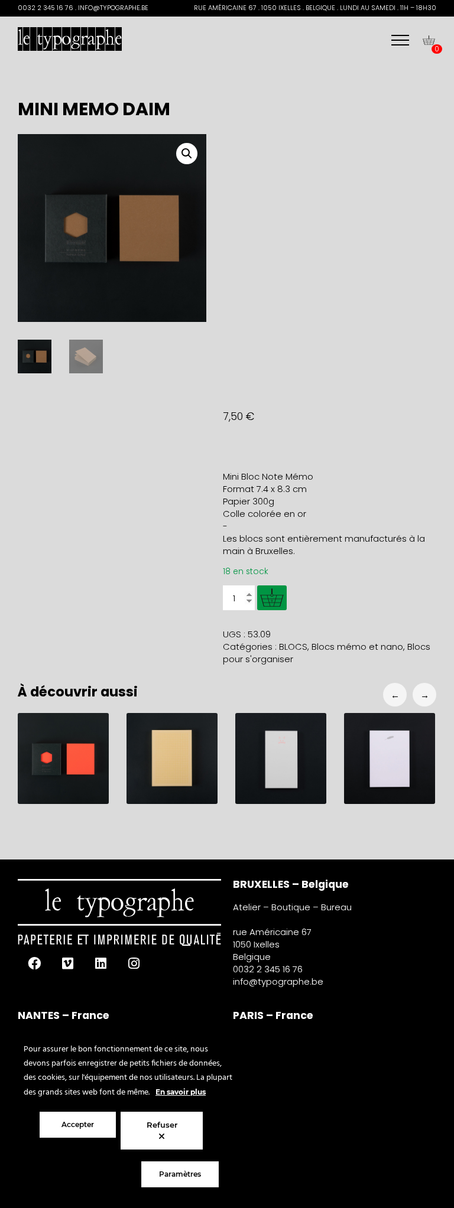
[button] (186, 153)
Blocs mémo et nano (357, 646)
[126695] (272, 597)
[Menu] (400, 40)
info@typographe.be (278, 981)
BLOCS (293, 646)
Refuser (162, 1124)
